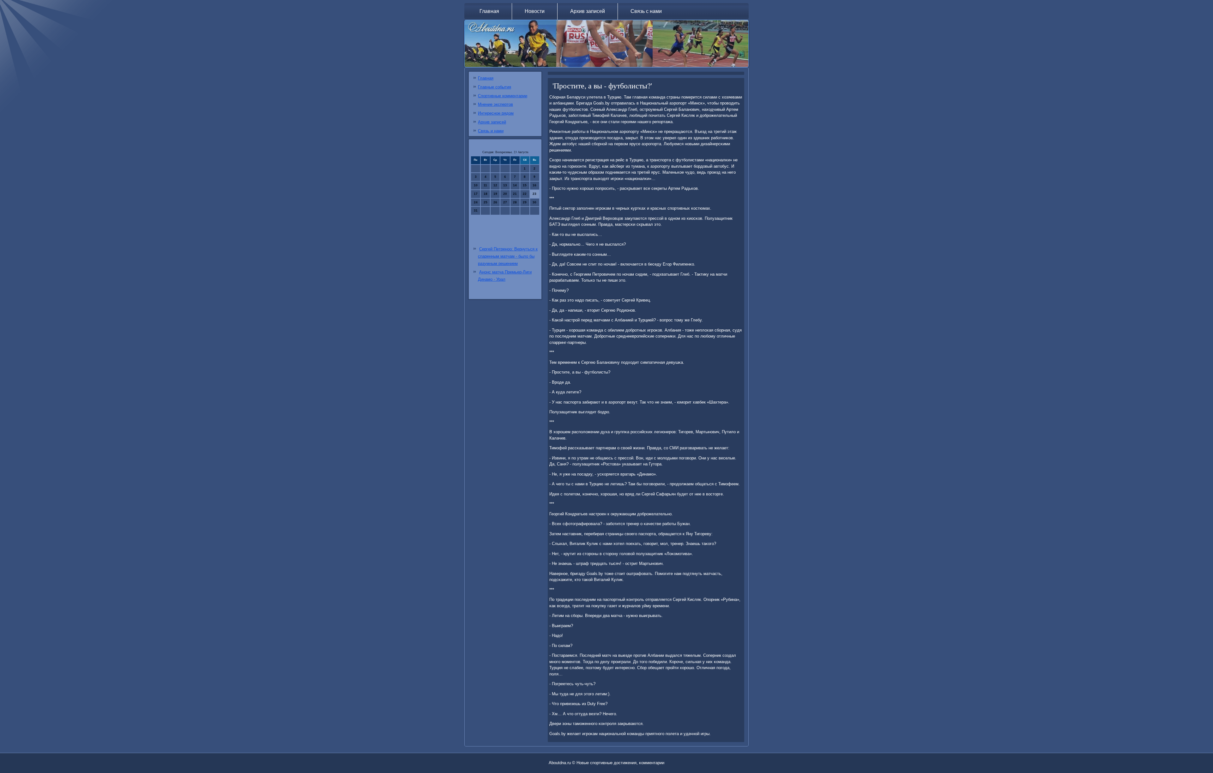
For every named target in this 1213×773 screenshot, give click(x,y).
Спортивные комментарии (502, 95)
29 (525, 202)
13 (505, 185)
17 (476, 193)
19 (495, 193)
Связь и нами (491, 131)
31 (476, 210)
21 (515, 193)
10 (476, 185)
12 (495, 185)
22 (525, 193)
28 (515, 202)
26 (495, 202)
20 (505, 193)
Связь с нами (646, 11)
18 (485, 193)
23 (534, 193)
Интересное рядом (496, 113)
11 (485, 185)
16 (534, 185)
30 (534, 202)
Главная (489, 11)
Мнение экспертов (495, 104)
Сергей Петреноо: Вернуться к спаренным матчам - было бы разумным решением (508, 256)
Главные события (494, 87)
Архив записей (587, 11)
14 (515, 185)
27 (505, 202)
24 (476, 202)
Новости (535, 11)
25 (485, 202)
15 (525, 185)
